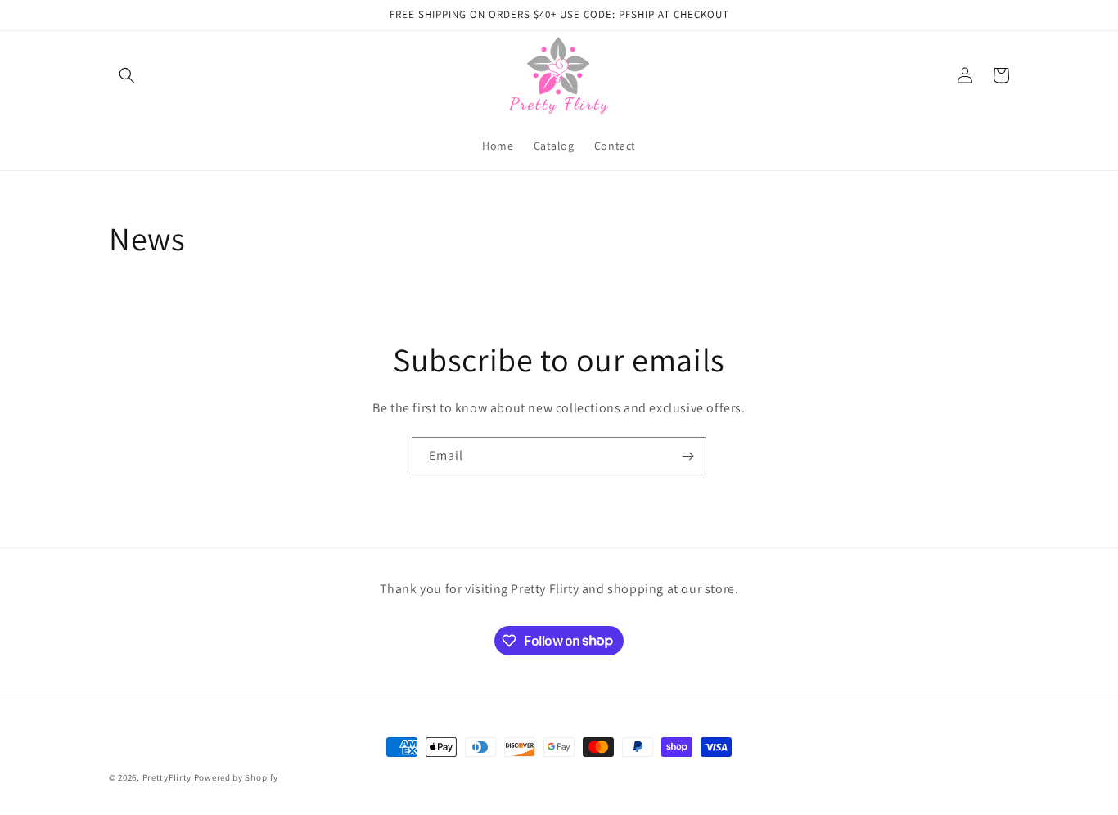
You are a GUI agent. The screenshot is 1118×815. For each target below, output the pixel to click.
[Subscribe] (687, 456)
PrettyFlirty (167, 777)
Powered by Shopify (236, 777)
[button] (127, 75)
